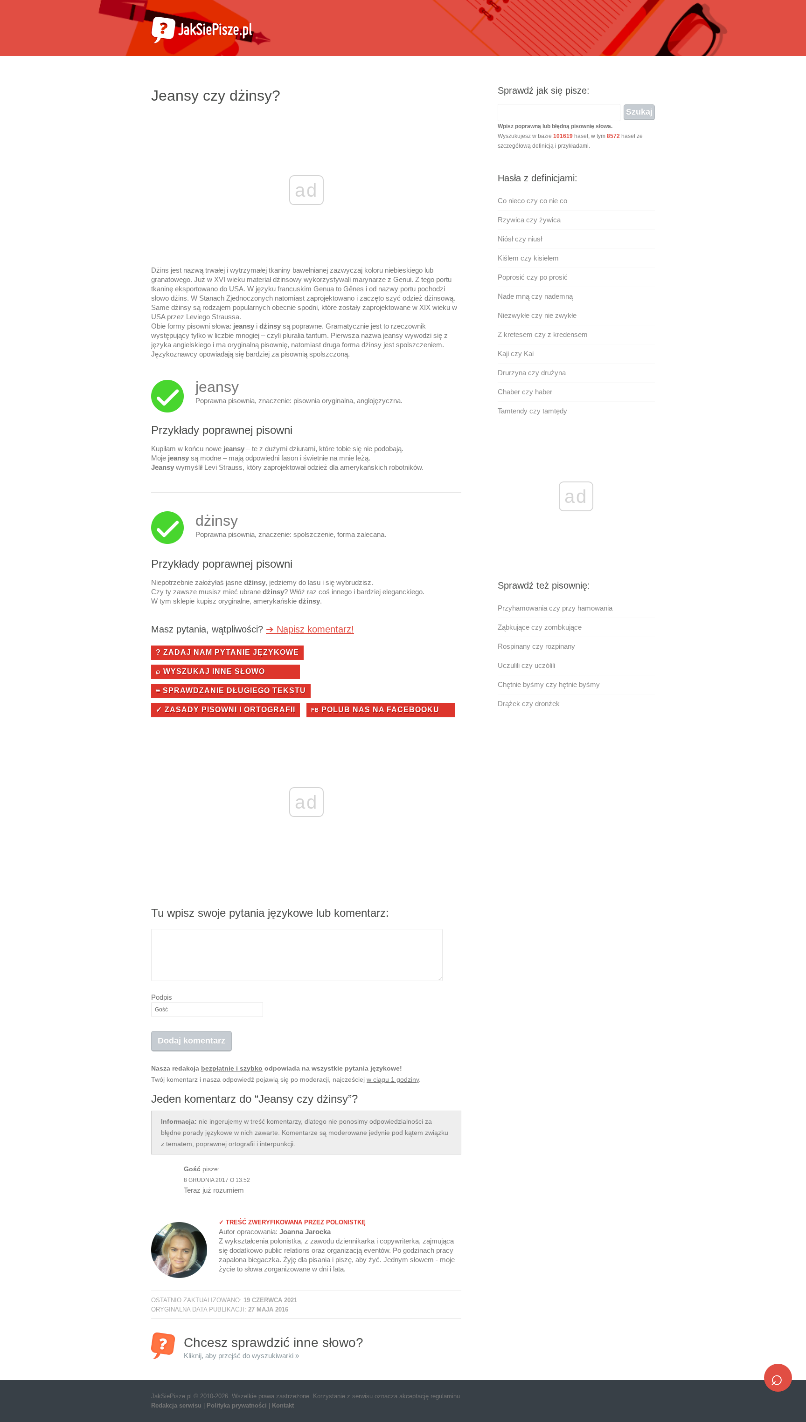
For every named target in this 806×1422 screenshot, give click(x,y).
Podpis (161, 997)
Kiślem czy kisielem (528, 258)
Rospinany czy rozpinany (536, 646)
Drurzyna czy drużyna (532, 373)
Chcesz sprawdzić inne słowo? (273, 1347)
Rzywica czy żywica (529, 220)
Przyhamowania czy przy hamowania (555, 608)
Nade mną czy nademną (535, 296)
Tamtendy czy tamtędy (532, 411)
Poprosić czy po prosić (533, 277)
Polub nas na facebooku (375, 710)
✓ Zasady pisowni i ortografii (225, 710)
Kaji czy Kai (516, 353)
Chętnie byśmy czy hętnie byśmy (549, 684)
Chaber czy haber (525, 392)
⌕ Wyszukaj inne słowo (210, 671)
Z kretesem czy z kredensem (543, 334)
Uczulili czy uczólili (526, 665)
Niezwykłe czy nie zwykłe (537, 315)
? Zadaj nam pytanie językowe (227, 652)
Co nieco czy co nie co (532, 201)
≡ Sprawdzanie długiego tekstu (231, 690)
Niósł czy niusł (520, 239)
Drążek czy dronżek (529, 704)
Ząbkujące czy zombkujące (540, 627)
